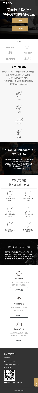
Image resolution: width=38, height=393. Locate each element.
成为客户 (20, 29)
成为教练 (20, 21)
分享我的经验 (19, 290)
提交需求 (36, 382)
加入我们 (19, 340)
